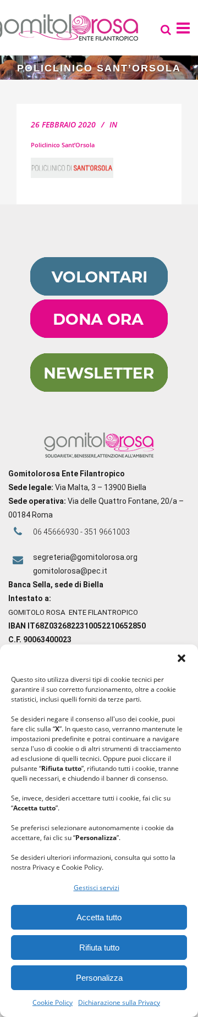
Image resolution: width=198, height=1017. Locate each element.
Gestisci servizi (96, 887)
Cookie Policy (52, 1002)
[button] (181, 658)
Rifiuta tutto (99, 947)
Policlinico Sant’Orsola (63, 145)
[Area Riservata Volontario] (99, 292)
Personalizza (99, 977)
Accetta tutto (99, 917)
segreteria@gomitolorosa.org (85, 557)
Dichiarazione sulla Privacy (119, 1002)
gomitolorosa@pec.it (71, 570)
